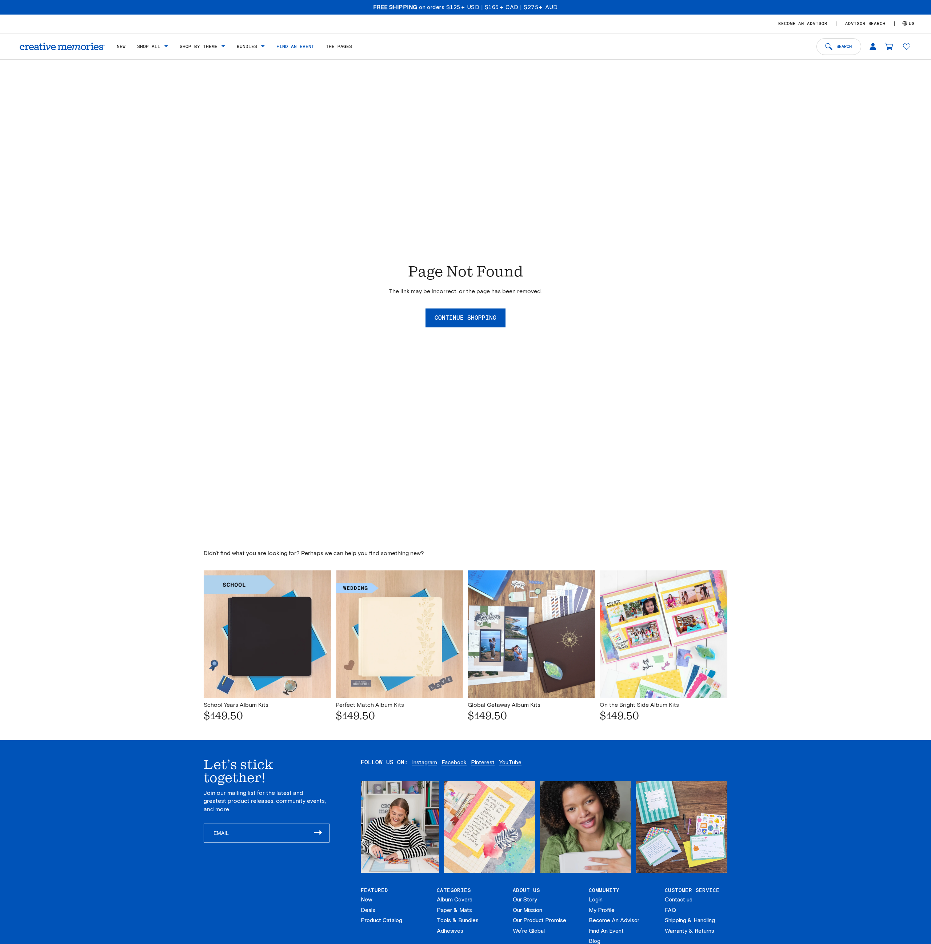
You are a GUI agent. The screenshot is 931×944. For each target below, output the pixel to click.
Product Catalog (381, 920)
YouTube (510, 762)
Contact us (678, 900)
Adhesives (450, 931)
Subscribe (321, 833)
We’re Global (529, 931)
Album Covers (454, 900)
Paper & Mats (454, 910)
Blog (594, 941)
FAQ (670, 910)
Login (596, 900)
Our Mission (527, 910)
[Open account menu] (873, 46)
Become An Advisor (614, 920)
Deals (368, 910)
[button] (906, 46)
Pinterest (483, 762)
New (366, 900)
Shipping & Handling (690, 920)
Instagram (424, 762)
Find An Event (606, 931)
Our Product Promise (539, 920)
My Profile (602, 910)
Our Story (525, 900)
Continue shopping (465, 317)
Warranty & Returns (689, 931)
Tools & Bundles (458, 920)
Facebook (454, 762)
